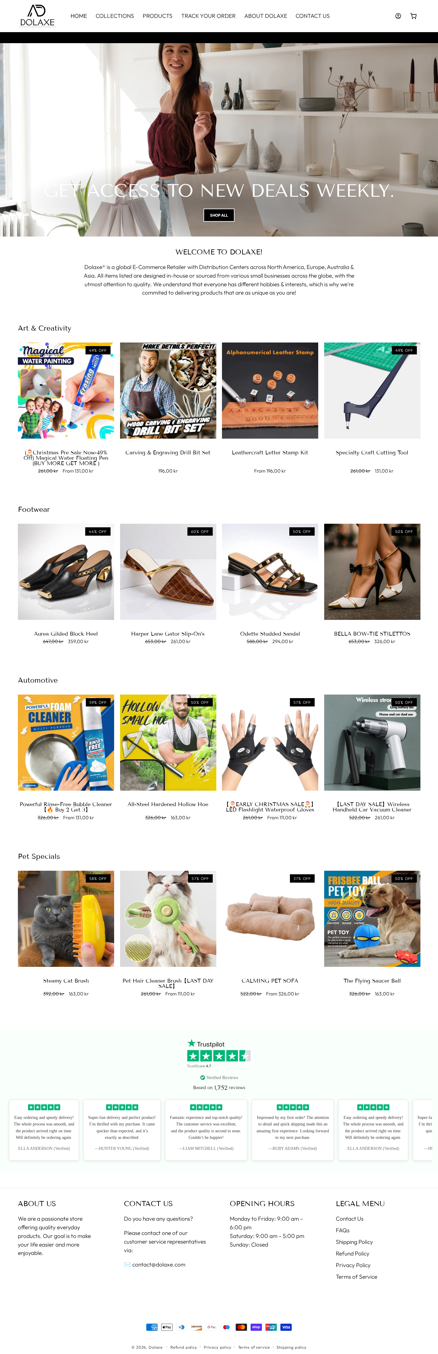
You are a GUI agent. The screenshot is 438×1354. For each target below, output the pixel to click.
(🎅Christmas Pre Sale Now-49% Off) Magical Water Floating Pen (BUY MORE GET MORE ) (66, 458)
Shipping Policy (354, 1241)
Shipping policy (292, 1346)
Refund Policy (352, 1253)
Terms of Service (356, 1276)
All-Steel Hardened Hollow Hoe (168, 804)
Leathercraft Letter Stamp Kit (270, 452)
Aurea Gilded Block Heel (66, 634)
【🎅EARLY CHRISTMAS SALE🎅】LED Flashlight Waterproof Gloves (270, 807)
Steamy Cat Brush (66, 981)
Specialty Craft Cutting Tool (372, 452)
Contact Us (350, 1218)
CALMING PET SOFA (270, 981)
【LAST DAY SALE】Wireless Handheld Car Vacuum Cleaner (372, 807)
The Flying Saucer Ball (372, 981)
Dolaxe (156, 1346)
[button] (414, 16)
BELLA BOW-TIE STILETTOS (372, 634)
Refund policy (183, 1346)
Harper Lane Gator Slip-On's (168, 634)
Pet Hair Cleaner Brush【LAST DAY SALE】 (168, 983)
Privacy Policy (353, 1264)
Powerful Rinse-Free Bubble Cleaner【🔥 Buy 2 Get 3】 (66, 807)
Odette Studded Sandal (270, 634)
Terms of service (254, 1346)
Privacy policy (218, 1346)
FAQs (343, 1229)
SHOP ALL (219, 215)
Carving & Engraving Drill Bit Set (167, 452)
